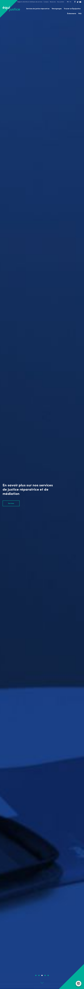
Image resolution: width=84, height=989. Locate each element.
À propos (46, 1)
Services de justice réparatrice (37, 9)
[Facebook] (75, 2)
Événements (71, 13)
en (70, 1)
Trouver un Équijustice (72, 9)
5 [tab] (48, 975)
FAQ (79, 13)
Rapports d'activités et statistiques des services (29, 1)
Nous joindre (60, 1)
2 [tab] (39, 975)
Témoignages (57, 9)
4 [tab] (45, 975)
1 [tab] (36, 975)
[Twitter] (78, 2)
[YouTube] (80, 2)
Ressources (53, 1)
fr (68, 1)
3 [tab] (42, 975)
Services (11, 503)
